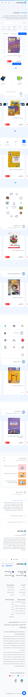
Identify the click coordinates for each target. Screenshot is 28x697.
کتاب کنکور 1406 (22, 627)
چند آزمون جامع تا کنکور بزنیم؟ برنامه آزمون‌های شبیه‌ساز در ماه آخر (11, 481)
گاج (13, 612)
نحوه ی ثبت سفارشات (10, 590)
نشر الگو (12, 614)
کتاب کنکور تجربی (14, 625)
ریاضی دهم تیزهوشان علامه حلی (17, 250)
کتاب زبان (3, 83)
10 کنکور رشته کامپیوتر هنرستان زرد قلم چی (16, 169)
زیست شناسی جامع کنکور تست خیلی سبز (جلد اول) (14, 56)
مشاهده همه (24, 145)
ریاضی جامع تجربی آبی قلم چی (20, 608)
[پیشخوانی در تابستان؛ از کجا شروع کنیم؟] (22, 475)
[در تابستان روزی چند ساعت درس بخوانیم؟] (22, 467)
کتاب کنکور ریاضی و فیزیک (13, 622)
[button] (23, 52)
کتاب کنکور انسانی (21, 625)
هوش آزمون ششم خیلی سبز (20, 613)
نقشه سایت (12, 595)
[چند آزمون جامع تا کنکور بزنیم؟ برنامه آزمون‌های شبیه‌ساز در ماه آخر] (22, 482)
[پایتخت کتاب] (21, 2)
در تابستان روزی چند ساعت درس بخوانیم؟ (10, 466)
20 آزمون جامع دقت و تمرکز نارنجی (17, 297)
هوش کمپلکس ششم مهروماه (20, 606)
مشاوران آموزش (11, 617)
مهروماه (12, 609)
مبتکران (12, 607)
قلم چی (12, 604)
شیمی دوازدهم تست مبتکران (20, 611)
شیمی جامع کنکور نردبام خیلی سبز (17, 385)
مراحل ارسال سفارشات (10, 592)
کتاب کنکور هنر (7, 625)
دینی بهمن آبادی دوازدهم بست (18, 118)
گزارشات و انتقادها (22, 592)
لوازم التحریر (20, 83)
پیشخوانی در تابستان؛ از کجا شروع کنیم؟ (10, 473)
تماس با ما (23, 595)
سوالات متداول (22, 590)
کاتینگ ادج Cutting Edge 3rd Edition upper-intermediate (15, 436)
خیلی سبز (12, 602)
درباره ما (24, 587)
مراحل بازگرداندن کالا (10, 587)
